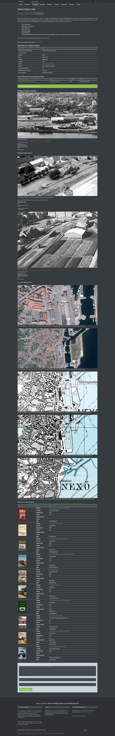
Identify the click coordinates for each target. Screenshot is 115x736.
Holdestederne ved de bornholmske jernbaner (60, 600)
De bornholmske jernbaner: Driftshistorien (59, 538)
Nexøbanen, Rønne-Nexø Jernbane (26, 81)
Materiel (49, 4)
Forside (20, 4)
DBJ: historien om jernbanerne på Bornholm (59, 508)
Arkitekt (57, 4)
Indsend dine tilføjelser (25, 689)
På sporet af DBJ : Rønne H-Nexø (57, 646)
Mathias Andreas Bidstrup (48, 63)
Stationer (35, 4)
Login (78, 4)
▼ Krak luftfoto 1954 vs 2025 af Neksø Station (29, 86)
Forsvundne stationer (54, 569)
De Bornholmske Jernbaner (55, 523)
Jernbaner (27, 4)
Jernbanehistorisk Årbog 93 (55, 615)
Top (85, 730)
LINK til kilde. (48, 141)
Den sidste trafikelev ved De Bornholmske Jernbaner (61, 554)
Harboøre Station (35, 1)
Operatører (42, 4)
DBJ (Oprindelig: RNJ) (55, 81)
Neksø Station (38, 42)
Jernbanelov (64, 4)
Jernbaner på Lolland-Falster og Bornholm (59, 631)
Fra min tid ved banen (54, 585)
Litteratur (71, 4)
